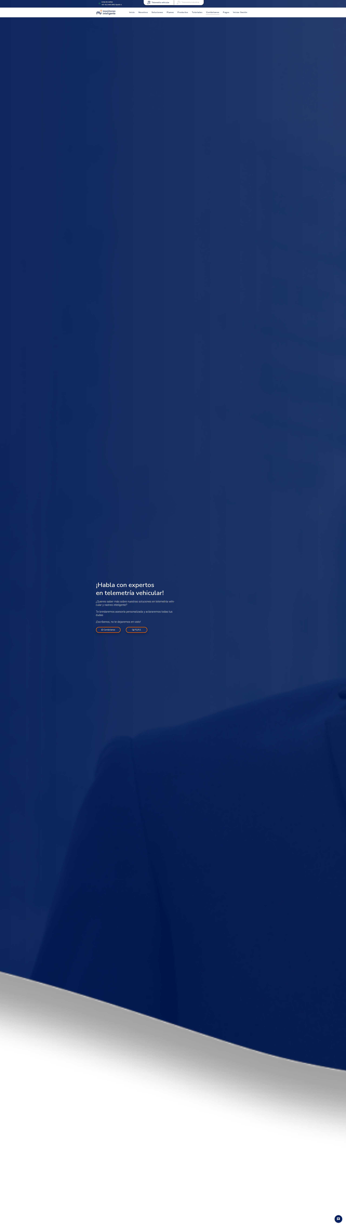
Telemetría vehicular (160, 2)
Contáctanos (109, 629)
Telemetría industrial (190, 2)
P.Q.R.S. (137, 629)
